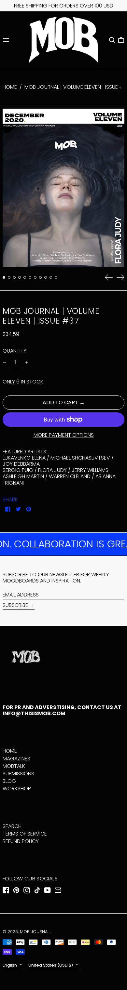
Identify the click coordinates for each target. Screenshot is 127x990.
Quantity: (15, 351)
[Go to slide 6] (30, 277)
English (10, 965)
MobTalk (14, 766)
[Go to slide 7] (35, 277)
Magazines (16, 758)
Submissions (18, 773)
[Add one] (26, 362)
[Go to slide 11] (56, 277)
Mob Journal (34, 931)
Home (10, 87)
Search (12, 826)
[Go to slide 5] (24, 277)
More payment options (64, 435)
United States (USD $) (51, 965)
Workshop (17, 788)
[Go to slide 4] (19, 277)
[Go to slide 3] (14, 277)
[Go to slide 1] (4, 277)
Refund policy (21, 841)
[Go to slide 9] (45, 277)
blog (9, 781)
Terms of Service (25, 833)
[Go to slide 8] (40, 277)
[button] (112, 40)
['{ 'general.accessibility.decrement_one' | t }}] (4, 362)
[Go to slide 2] (9, 277)
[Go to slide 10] (50, 277)
